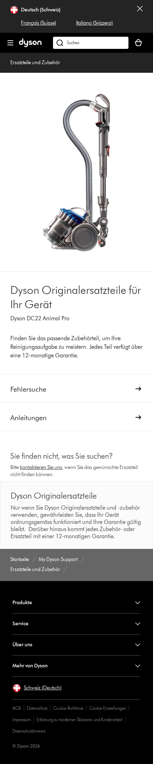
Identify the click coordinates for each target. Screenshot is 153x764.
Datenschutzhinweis (29, 731)
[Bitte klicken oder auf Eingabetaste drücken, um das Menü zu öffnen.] (10, 42)
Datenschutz (37, 708)
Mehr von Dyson (30, 666)
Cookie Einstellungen (107, 708)
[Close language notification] (140, 16)
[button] (37, 688)
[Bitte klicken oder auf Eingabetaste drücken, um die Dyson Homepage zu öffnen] (30, 45)
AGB (16, 708)
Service (20, 624)
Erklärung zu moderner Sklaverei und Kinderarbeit (79, 719)
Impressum (21, 719)
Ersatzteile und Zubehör (35, 63)
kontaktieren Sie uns (41, 467)
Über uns (22, 645)
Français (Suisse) (38, 23)
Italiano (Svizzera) (94, 23)
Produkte (22, 603)
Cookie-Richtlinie (68, 708)
